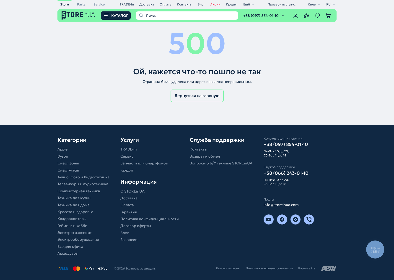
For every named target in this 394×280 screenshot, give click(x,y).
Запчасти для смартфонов (144, 163)
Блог (201, 4)
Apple (62, 149)
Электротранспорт (74, 232)
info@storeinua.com (281, 204)
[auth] (295, 15)
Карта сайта (306, 268)
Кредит (232, 4)
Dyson (62, 156)
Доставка (146, 4)
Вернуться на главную (197, 95)
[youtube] (269, 219)
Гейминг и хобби (72, 225)
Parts (81, 4)
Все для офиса (70, 246)
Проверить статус (282, 4)
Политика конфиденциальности (149, 219)
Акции (215, 4)
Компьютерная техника (78, 191)
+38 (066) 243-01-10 (286, 173)
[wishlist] (317, 15)
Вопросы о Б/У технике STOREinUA (221, 163)
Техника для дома (73, 205)
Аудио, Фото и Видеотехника (83, 177)
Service (99, 4)
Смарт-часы (68, 170)
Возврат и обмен (205, 156)
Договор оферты (135, 225)
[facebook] (282, 219)
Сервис (126, 156)
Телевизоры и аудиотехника (82, 184)
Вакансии (128, 239)
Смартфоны (68, 163)
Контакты (184, 4)
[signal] (309, 219)
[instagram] (295, 219)
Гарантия (128, 212)
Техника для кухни (74, 197)
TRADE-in (127, 4)
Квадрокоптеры (71, 218)
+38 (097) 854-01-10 (286, 144)
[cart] (328, 15)
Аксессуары (67, 253)
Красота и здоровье (75, 211)
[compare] (306, 15)
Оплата (165, 4)
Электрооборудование (78, 239)
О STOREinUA (132, 191)
